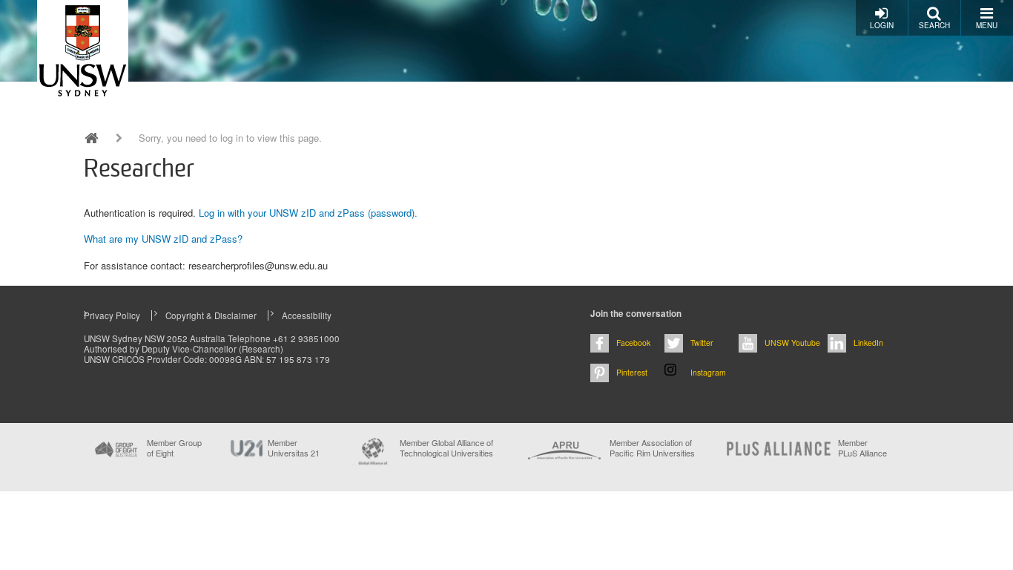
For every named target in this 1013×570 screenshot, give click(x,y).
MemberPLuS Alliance (862, 447)
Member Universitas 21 (294, 447)
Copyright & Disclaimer (211, 315)
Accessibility (306, 315)
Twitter (701, 342)
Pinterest (631, 372)
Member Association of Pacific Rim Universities (652, 448)
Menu (986, 25)
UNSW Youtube (792, 342)
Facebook (633, 342)
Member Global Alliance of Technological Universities (446, 448)
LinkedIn (868, 342)
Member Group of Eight (174, 447)
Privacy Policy (112, 315)
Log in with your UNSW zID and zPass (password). (308, 213)
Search (934, 25)
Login (882, 25)
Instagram (708, 372)
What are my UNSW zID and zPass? (163, 239)
